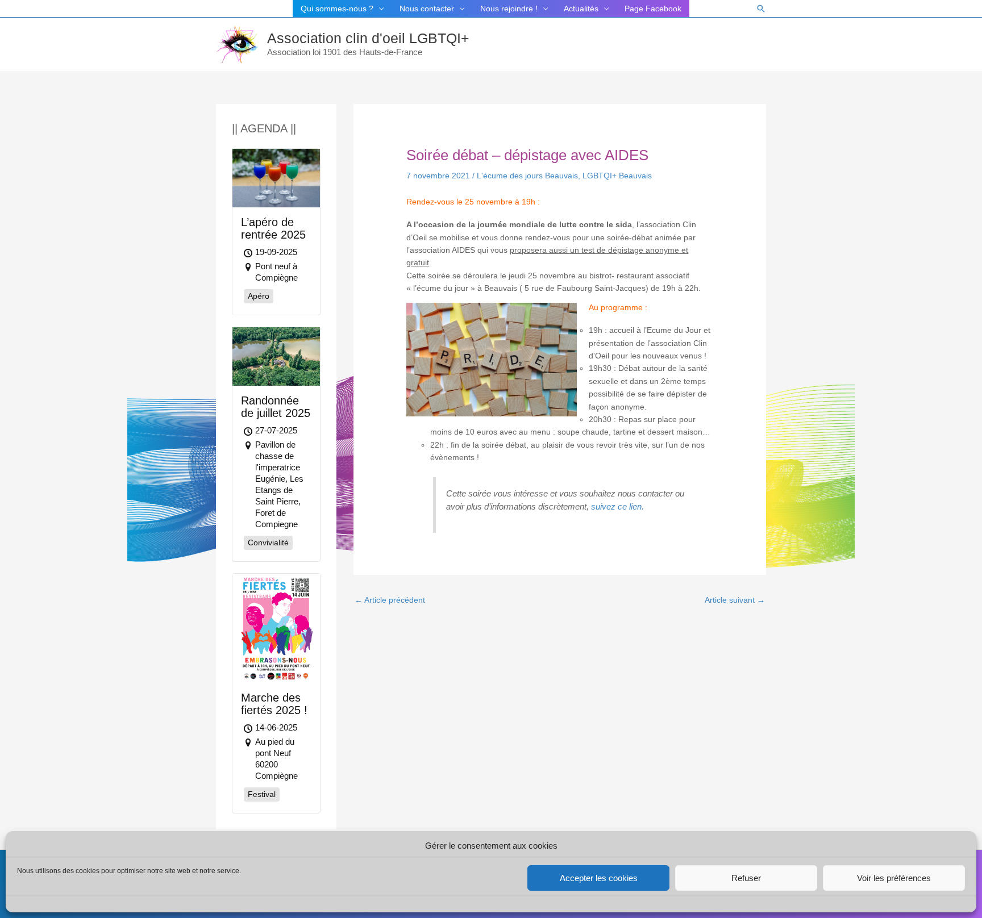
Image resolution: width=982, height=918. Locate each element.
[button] (761, 8)
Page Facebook (653, 8)
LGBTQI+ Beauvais (617, 175)
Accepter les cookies (599, 878)
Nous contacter (427, 8)
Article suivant (735, 599)
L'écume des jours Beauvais (527, 175)
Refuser (746, 878)
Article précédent (390, 599)
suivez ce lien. (617, 506)
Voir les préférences (894, 878)
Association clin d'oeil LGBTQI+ (368, 38)
